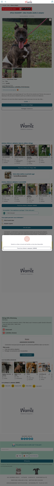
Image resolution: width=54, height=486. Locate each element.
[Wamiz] (29, 2)
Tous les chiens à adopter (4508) (27, 248)
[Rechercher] (5, 1)
